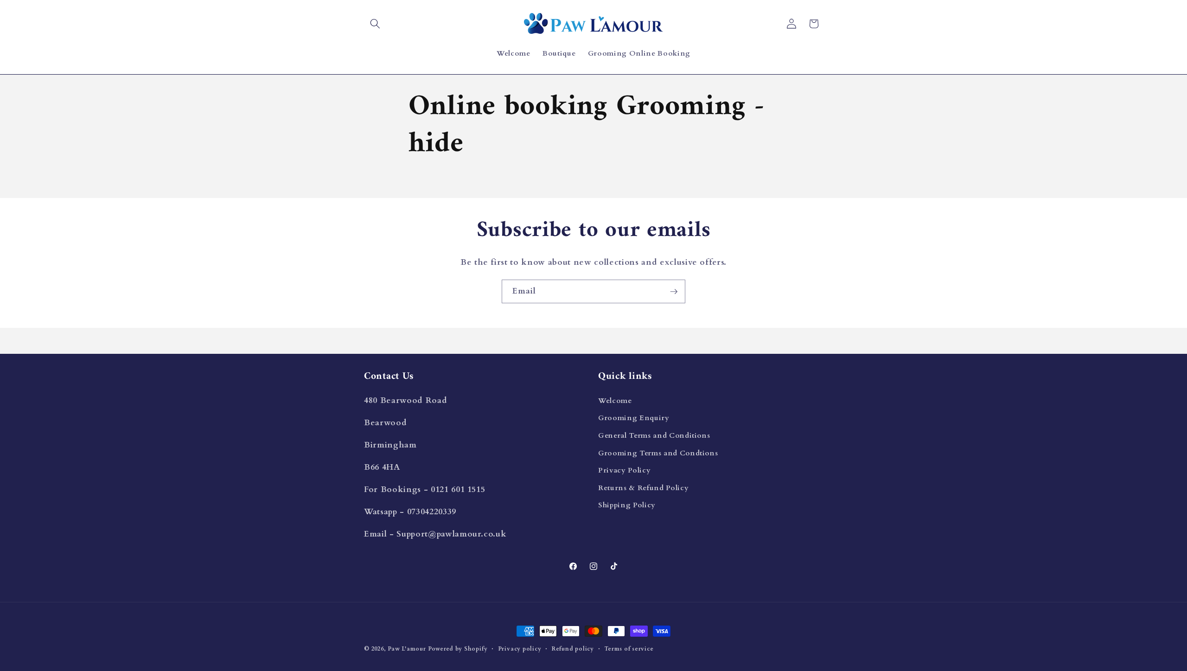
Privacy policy (520, 648)
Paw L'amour (407, 648)
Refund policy (573, 648)
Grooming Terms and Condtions (658, 453)
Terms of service (628, 648)
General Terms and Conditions (654, 435)
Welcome (615, 400)
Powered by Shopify (457, 648)
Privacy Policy (624, 470)
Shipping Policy (627, 505)
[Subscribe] (674, 292)
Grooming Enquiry (634, 418)
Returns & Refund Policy (643, 487)
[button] (375, 24)
